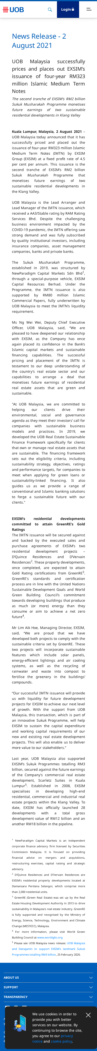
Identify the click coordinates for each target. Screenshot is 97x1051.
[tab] (48, 977)
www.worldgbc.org (50, 937)
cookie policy (61, 1041)
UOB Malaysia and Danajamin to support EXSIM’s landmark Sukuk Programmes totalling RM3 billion (48, 948)
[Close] (88, 1015)
